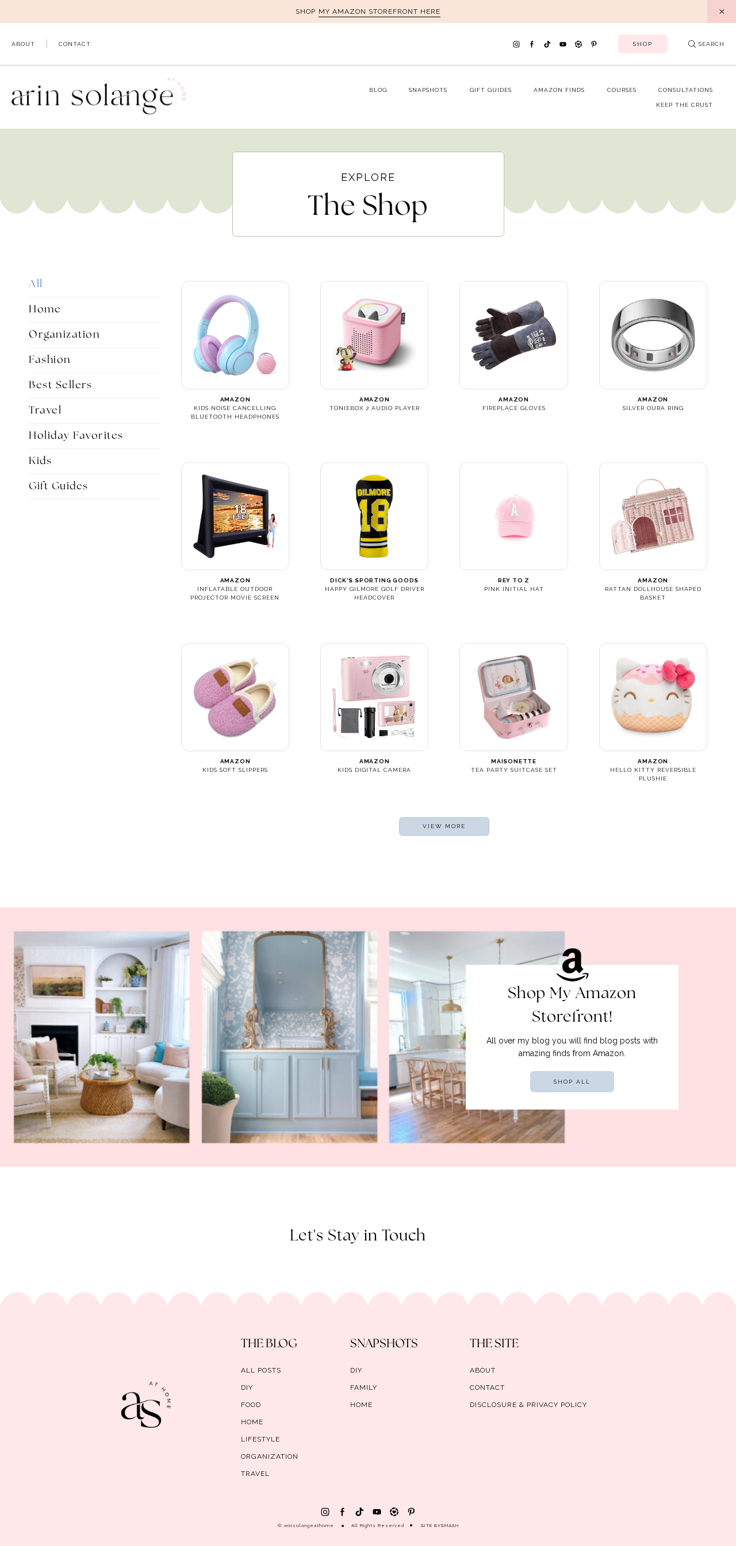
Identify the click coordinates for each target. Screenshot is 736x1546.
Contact (75, 44)
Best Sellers (60, 385)
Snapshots (428, 90)
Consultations (685, 90)
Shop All (572, 1082)
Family (363, 1387)
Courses (622, 90)
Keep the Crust (684, 105)
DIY (247, 1387)
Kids (40, 461)
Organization (64, 335)
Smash (450, 1525)
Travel (45, 410)
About (23, 44)
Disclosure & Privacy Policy (528, 1405)
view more (444, 826)
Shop (643, 44)
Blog (378, 90)
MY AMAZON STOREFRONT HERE (379, 11)
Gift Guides (491, 90)
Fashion (50, 360)
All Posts (261, 1370)
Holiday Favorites (76, 436)
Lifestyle (260, 1439)
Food (251, 1405)
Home (45, 309)
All (36, 284)
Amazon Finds (559, 90)
